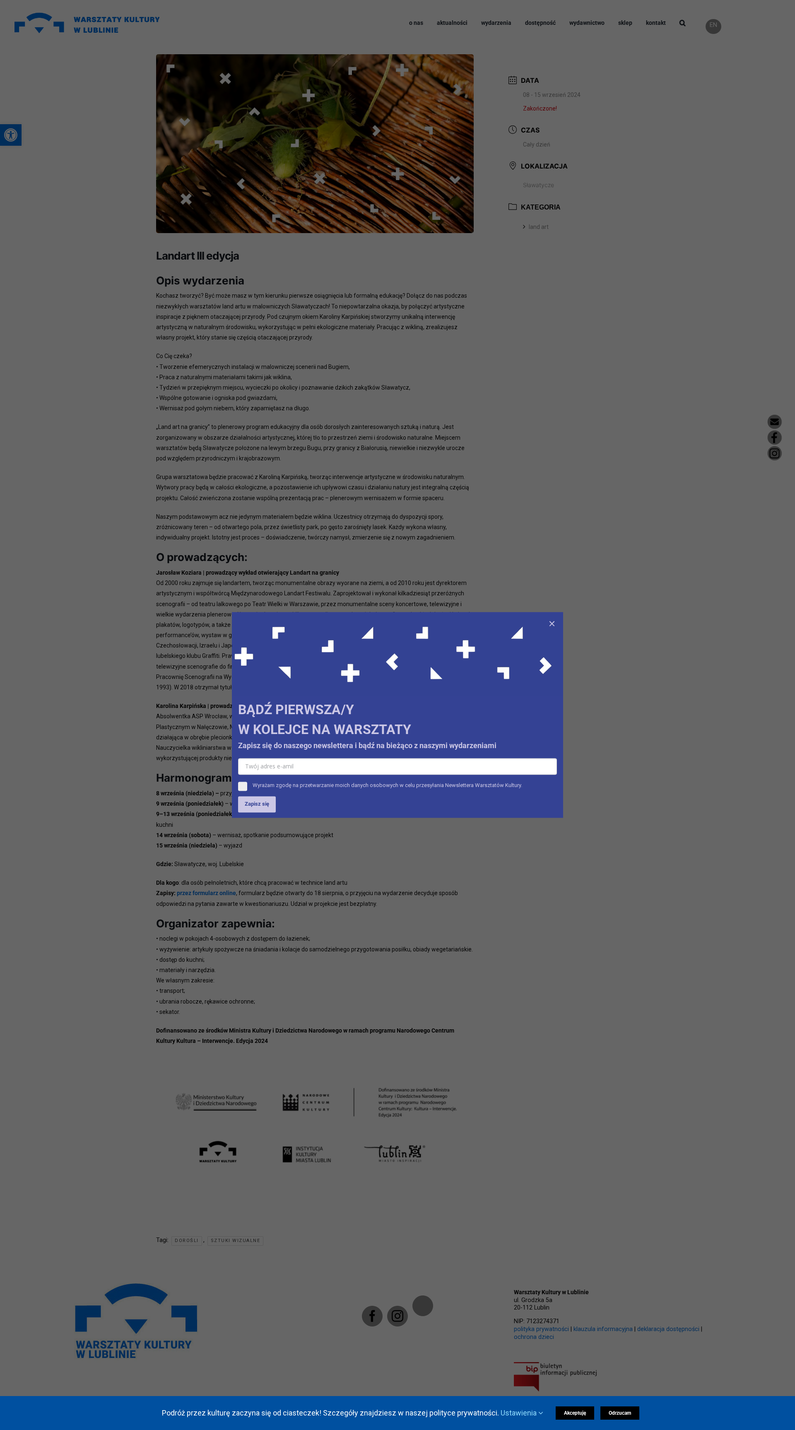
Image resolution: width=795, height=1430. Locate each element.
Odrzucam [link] (620, 1413)
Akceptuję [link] (575, 1413)
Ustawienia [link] (519, 1412)
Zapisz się (257, 804)
